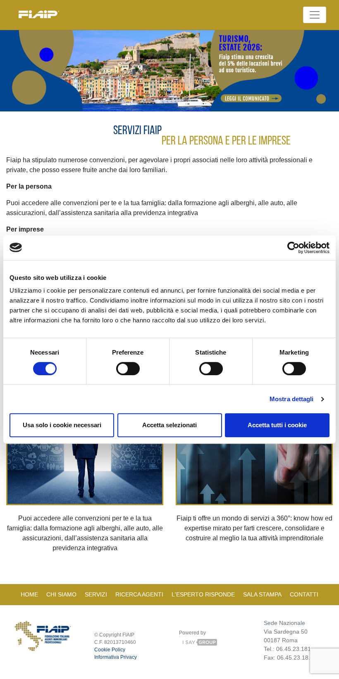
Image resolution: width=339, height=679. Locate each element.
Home (29, 594)
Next (323, 72)
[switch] (128, 368)
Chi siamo (61, 594)
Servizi (96, 594)
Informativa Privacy (115, 657)
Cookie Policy (109, 650)
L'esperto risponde (203, 594)
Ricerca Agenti (139, 594)
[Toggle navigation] (314, 15)
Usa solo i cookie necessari (62, 424)
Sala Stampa (262, 594)
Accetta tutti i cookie (277, 424)
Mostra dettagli (292, 398)
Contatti (304, 594)
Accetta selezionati (169, 424)
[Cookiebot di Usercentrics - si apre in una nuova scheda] (293, 247)
